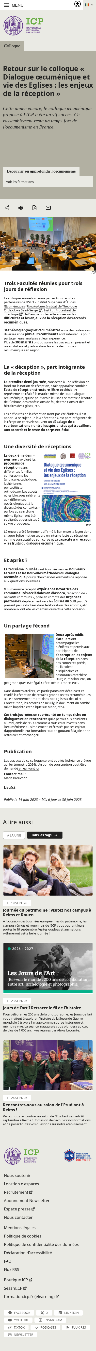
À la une (14, 835)
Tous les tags (41, 835)
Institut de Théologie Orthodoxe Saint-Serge (40, 308)
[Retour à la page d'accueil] (23, 25)
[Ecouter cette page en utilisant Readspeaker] (21, 208)
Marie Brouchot (15, 778)
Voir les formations (20, 181)
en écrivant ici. (28, 768)
